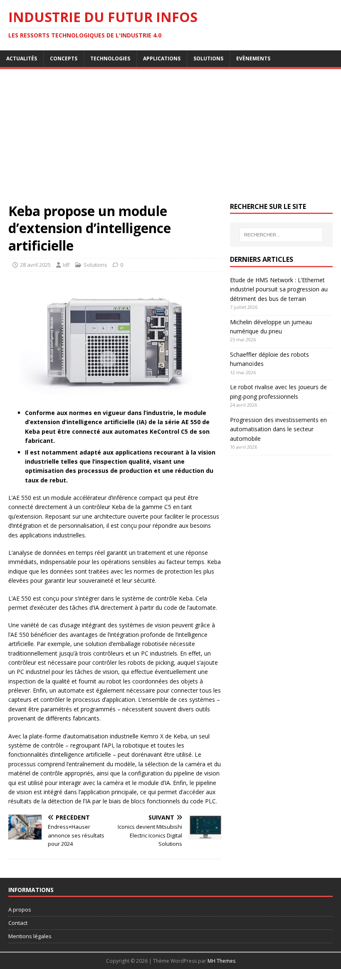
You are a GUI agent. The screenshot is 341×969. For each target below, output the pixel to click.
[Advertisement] (170, 140)
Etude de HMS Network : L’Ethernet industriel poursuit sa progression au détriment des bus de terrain (279, 289)
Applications (161, 58)
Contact (17, 923)
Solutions (208, 58)
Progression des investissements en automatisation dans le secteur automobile (278, 429)
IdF (66, 264)
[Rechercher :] (281, 235)
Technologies (110, 58)
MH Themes (221, 960)
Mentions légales (30, 936)
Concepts (63, 58)
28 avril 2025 (35, 264)
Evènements (253, 58)
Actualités (21, 58)
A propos (19, 909)
